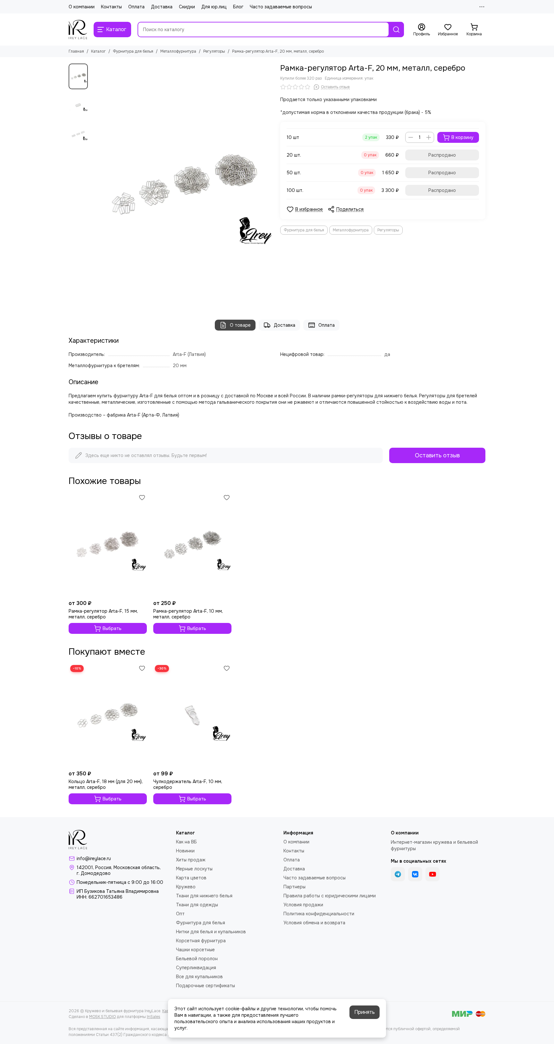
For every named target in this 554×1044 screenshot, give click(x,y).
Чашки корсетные (195, 950)
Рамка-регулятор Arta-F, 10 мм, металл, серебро (188, 614)
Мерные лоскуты (194, 869)
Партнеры (294, 887)
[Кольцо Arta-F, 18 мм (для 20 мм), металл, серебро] (108, 715)
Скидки (187, 7)
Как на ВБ (186, 842)
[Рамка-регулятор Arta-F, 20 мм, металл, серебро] (182, 185)
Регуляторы (214, 51)
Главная (76, 51)
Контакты (111, 7)
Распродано (442, 155)
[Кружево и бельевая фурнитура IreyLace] (78, 29)
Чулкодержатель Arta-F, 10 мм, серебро (187, 784)
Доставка (161, 7)
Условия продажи (303, 905)
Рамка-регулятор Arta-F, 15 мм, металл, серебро (103, 614)
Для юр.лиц (214, 7)
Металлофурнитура (178, 51)
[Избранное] (142, 497)
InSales (153, 1016)
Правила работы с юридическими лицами (329, 896)
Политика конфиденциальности (318, 914)
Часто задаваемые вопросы (281, 7)
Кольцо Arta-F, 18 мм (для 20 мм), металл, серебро (106, 784)
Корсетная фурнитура (201, 941)
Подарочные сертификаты (205, 985)
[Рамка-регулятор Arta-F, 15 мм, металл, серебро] (108, 545)
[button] (94, 185)
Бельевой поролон (197, 959)
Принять (364, 1012)
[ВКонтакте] (415, 874)
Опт (180, 914)
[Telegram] (398, 874)
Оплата (136, 7)
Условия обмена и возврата (314, 923)
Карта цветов (191, 878)
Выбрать (112, 628)
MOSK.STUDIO (102, 1016)
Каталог (98, 51)
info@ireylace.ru (94, 858)
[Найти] (396, 29)
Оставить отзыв (437, 455)
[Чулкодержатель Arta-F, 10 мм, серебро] (192, 715)
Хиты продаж (191, 860)
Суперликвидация (196, 968)
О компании (82, 7)
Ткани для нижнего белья (204, 896)
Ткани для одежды (197, 905)
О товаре (240, 325)
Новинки (185, 851)
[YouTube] (432, 874)
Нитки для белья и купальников (211, 932)
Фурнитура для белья (133, 51)
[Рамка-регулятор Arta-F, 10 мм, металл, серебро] (192, 545)
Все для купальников (199, 976)
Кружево (186, 887)
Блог (238, 7)
